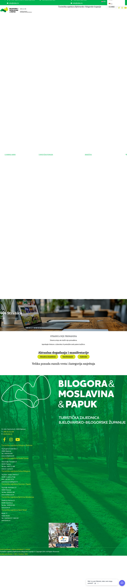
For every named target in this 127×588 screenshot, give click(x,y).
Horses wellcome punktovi (62, 17)
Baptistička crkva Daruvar (62, 219)
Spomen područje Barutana (62, 172)
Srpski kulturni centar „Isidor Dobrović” (65, 98)
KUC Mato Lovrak (60, 78)
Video (18, 302)
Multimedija (9, 443)
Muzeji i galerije (60, 127)
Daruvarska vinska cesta (62, 236)
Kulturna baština (60, 75)
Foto (18, 299)
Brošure (19, 308)
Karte (18, 305)
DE (111, 4)
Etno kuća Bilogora (60, 86)
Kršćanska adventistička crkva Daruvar (65, 194)
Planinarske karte (60, 50)
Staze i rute (58, 60)
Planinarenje (59, 38)
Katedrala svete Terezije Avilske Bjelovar (66, 174)
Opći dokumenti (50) (24, 13)
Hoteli (96, 11)
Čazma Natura (59, 113)
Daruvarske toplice (60, 29)
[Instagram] (122, 7)
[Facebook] (119, 7)
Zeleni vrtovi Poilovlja (61, 110)
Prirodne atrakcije (60, 107)
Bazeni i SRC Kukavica (61, 35)
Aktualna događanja (48, 357)
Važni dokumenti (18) (24, 16)
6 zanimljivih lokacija (60, 276)
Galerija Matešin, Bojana (61, 136)
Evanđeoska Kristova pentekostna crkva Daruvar (66, 198)
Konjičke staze (59, 14)
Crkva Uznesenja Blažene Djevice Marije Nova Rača (66, 182)
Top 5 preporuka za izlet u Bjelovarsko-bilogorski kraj (65, 266)
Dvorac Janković (59, 157)
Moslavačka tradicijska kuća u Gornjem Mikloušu (65, 82)
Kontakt (40, 443)
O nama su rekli (60, 279)
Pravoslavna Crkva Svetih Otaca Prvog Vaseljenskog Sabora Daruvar (65, 190)
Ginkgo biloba (59, 124)
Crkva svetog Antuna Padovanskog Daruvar (67, 216)
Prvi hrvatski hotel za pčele (62, 262)
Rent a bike (58, 69)
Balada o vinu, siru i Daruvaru (63, 254)
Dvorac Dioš (58, 160)
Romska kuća (59, 89)
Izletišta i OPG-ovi (100, 16)
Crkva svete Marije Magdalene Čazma (65, 177)
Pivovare (57, 242)
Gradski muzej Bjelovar (61, 131)
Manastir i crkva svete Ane (62, 210)
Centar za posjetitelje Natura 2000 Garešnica (64, 146)
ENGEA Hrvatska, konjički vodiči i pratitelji (66, 23)
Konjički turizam (60, 11)
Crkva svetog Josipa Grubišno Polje (64, 207)
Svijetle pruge (59, 139)
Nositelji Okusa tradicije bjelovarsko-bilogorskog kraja (65, 229)
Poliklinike (58, 32)
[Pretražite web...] (126, 154)
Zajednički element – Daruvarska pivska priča (66, 258)
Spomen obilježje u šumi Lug (63, 169)
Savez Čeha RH (59, 95)
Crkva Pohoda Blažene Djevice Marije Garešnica (65, 203)
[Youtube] (125, 7)
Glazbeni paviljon (59, 221)
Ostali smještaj (99, 25)
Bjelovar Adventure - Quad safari (64, 251)
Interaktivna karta (60, 53)
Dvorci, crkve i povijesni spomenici (65, 154)
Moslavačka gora (60, 47)
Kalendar (83, 357)
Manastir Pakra (59, 213)
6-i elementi (58, 245)
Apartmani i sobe (99, 19)
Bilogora (57, 41)
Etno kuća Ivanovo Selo (61, 101)
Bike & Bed (98, 22)
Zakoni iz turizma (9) (24, 19)
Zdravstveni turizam (61, 26)
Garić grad (58, 163)
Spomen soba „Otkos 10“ (62, 150)
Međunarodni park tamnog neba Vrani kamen (65, 117)
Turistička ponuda (46, 154)
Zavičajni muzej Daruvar (61, 142)
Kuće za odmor (99, 13)
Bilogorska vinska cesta (61, 233)
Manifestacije (68, 357)
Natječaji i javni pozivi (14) (25, 22)
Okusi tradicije (60, 225)
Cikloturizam (59, 56)
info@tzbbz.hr (77, 3)
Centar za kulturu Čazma (62, 134)
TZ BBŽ (2, 318)
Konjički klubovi (59, 20)
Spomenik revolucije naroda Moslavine (65, 166)
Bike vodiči (58, 63)
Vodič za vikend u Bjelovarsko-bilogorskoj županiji (66, 272)
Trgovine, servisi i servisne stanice (64, 66)
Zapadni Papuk (59, 44)
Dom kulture (58, 104)
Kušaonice (58, 239)
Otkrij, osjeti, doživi (61, 248)
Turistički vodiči (60, 282)
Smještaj (88, 154)
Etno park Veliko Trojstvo (62, 92)
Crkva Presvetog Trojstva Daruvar (64, 185)
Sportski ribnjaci (59, 121)
